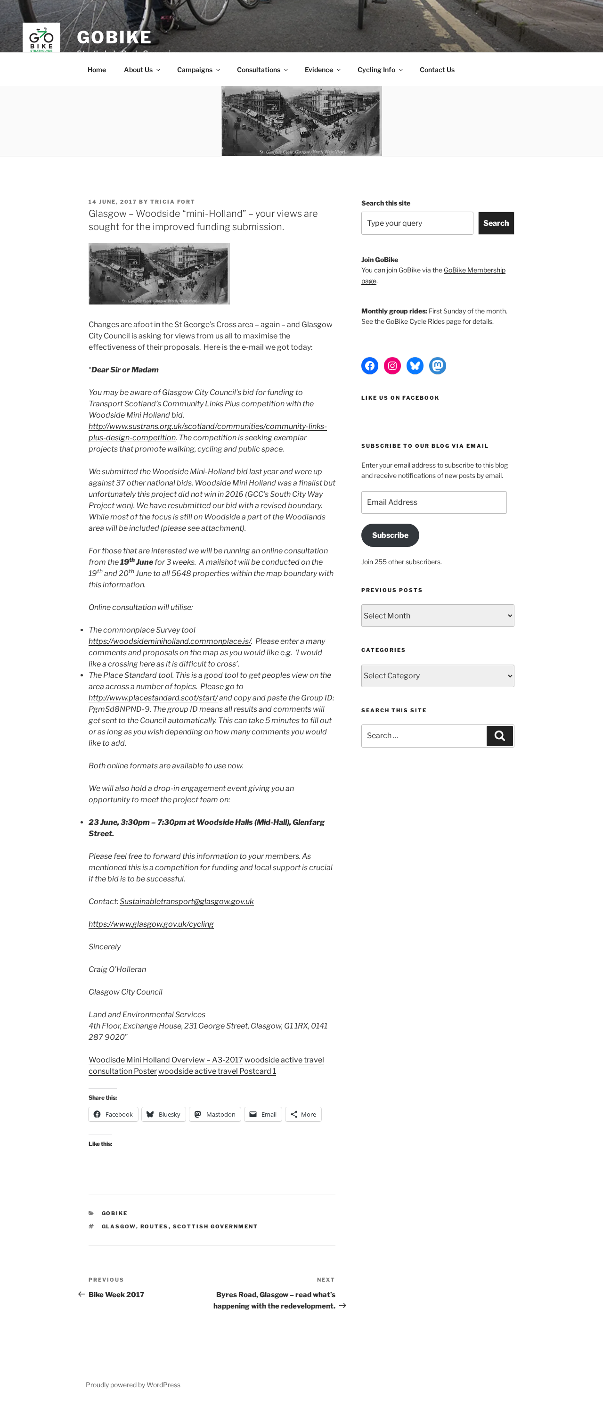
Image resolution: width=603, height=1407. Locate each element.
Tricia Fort (173, 201)
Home (97, 70)
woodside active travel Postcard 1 (217, 1071)
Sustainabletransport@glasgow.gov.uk (187, 901)
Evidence (319, 70)
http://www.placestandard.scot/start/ (153, 697)
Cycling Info (376, 70)
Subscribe (390, 535)
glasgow (119, 1226)
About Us (138, 70)
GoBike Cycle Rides (415, 321)
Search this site (385, 203)
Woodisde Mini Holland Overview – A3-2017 (166, 1059)
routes (154, 1226)
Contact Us (437, 70)
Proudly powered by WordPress (133, 1385)
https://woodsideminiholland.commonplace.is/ (170, 641)
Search (496, 223)
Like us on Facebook (400, 398)
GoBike (115, 37)
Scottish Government (216, 1226)
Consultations (258, 70)
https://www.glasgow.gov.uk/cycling (151, 924)
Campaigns (194, 70)
